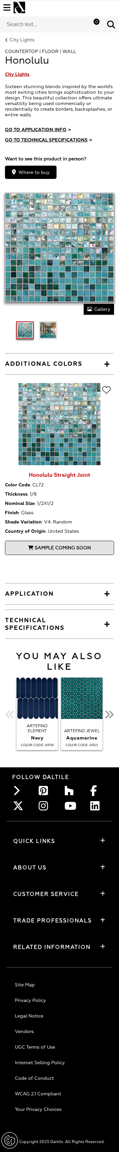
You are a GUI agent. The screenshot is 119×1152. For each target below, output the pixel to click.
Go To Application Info (38, 130)
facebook (96, 790)
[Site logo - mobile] (19, 7)
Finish (12, 513)
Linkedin (96, 805)
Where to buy (34, 172)
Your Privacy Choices (38, 1109)
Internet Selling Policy (40, 1063)
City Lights (22, 40)
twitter (19, 805)
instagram (45, 805)
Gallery (102, 309)
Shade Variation (23, 522)
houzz (71, 790)
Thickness (16, 494)
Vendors (24, 1031)
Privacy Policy (30, 1000)
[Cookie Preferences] (9, 1140)
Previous (10, 714)
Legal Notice (29, 1016)
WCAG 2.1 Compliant (38, 1094)
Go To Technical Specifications (48, 140)
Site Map (25, 985)
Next (109, 714)
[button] (111, 24)
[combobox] (51, 24)
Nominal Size (20, 503)
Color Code (17, 485)
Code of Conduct (34, 1078)
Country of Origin (25, 531)
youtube (71, 805)
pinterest (45, 790)
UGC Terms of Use (35, 1047)
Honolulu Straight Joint (59, 475)
